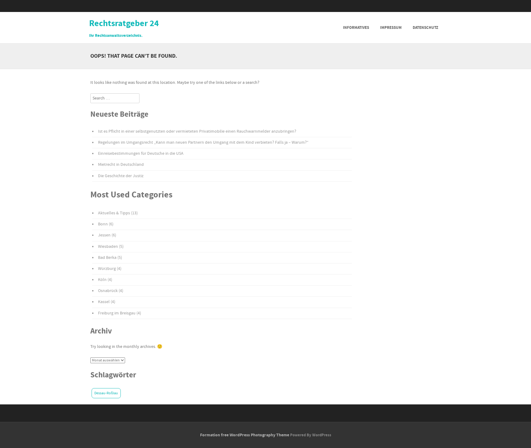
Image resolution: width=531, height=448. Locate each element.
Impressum (391, 27)
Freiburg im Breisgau (117, 313)
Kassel (104, 302)
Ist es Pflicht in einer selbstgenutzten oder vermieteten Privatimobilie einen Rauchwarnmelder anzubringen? (197, 131)
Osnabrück (108, 291)
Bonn (103, 224)
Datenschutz (425, 27)
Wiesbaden (108, 246)
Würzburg (107, 268)
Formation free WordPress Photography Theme (244, 435)
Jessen (104, 235)
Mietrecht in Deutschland (121, 164)
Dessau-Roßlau (106, 393)
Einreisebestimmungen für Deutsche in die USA (140, 153)
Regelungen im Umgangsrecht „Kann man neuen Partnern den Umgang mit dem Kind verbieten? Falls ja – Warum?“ (203, 142)
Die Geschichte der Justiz (121, 176)
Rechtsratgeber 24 (124, 23)
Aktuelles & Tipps (114, 213)
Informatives (356, 27)
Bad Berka (107, 257)
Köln (102, 279)
